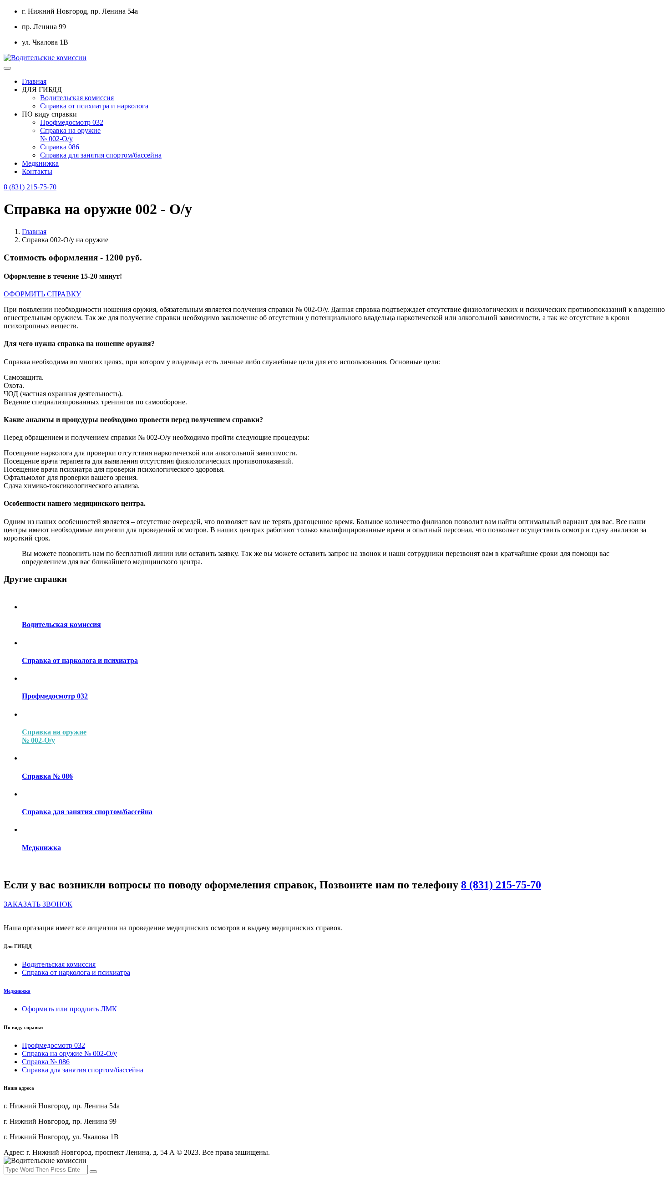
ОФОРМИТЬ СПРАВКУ (42, 294)
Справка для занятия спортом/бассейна (101, 155)
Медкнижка (40, 163)
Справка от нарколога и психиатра (76, 972)
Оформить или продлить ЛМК (69, 1009)
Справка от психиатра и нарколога (94, 106)
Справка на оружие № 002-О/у (70, 135)
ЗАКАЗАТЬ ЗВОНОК (38, 904)
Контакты (37, 171)
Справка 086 (59, 147)
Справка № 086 (46, 1062)
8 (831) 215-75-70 (30, 187)
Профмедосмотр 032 (71, 122)
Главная (34, 81)
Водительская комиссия (77, 98)
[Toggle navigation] (7, 68)
